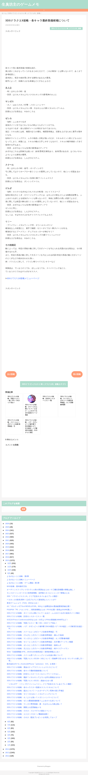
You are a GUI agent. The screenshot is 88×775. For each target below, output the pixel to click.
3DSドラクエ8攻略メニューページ (23, 278)
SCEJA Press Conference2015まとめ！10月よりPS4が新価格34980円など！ (37, 620)
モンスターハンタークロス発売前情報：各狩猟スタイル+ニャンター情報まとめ (38, 593)
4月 (9, 735)
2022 (7, 537)
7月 (9, 725)
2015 (7, 560)
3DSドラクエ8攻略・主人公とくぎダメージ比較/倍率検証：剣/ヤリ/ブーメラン (38, 648)
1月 (9, 745)
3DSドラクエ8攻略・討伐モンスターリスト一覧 (26, 616)
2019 (7, 547)
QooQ (47, 774)
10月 (9, 570)
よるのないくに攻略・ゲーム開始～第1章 (23, 583)
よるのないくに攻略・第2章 (18, 576)
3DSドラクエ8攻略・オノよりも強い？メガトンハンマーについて (33, 697)
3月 (9, 738)
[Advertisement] (43, 49)
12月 (9, 563)
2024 (7, 530)
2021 (7, 540)
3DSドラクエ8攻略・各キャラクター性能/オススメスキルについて (33, 687)
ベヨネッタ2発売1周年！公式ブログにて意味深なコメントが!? (31, 600)
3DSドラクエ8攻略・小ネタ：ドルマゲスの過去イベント (29, 711)
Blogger (47, 766)
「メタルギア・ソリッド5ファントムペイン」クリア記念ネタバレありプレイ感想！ (40, 684)
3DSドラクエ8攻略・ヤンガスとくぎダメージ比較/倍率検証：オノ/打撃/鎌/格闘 (38, 638)
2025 (7, 527)
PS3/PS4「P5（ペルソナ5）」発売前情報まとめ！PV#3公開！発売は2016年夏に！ (40, 610)
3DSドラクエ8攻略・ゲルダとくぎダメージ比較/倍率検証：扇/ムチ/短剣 (35, 635)
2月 (9, 742)
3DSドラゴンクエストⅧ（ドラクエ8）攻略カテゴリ (44, 384)
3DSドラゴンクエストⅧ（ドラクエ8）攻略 (66, 28)
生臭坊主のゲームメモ (20, 4)
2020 (7, 544)
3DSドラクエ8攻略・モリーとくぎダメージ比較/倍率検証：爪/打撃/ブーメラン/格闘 (40, 642)
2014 (7, 749)
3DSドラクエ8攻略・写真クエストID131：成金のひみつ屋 (30, 681)
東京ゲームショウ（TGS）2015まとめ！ (23, 603)
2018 (7, 550)
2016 (7, 557)
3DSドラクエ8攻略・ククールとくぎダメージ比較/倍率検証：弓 (32, 632)
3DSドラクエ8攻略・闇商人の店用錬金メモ (24, 707)
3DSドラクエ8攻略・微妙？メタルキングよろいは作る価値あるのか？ (34, 677)
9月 (9, 573)
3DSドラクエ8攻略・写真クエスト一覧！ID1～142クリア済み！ (32, 623)
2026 (7, 524)
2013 (7, 753)
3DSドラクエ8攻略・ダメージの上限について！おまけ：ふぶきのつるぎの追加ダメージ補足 (43, 613)
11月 (9, 567)
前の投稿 (77, 374)
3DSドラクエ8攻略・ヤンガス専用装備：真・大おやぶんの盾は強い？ (34, 704)
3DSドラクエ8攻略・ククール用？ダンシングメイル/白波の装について (35, 655)
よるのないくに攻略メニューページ (21, 580)
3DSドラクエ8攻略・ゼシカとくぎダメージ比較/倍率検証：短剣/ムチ (34, 645)
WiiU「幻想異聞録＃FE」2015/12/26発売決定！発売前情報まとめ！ (33, 652)
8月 (9, 722)
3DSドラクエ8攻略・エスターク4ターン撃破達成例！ (28, 714)
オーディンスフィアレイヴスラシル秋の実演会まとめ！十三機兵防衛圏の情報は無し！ (41, 590)
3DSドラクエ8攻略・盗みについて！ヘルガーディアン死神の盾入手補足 (35, 691)
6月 (9, 728)
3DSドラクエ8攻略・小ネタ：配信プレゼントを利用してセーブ (32, 717)
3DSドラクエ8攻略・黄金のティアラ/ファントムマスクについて (32, 667)
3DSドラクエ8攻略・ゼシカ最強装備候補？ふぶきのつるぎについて (33, 701)
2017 (7, 554)
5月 (9, 732)
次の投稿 (11, 374)
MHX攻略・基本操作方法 (17, 586)
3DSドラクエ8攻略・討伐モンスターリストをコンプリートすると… (33, 674)
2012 (7, 756)
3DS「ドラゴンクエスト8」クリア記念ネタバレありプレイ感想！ (33, 596)
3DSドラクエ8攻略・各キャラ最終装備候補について (27, 671)
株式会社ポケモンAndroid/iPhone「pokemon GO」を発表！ (32, 664)
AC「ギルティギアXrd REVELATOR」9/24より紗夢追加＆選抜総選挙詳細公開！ (39, 606)
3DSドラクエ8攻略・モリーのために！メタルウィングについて (32, 694)
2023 (7, 534)
